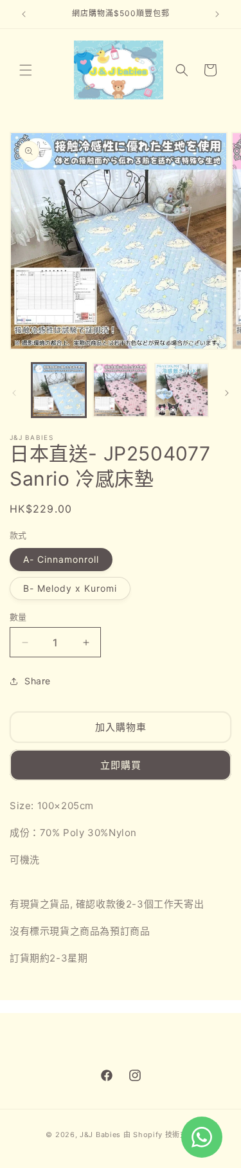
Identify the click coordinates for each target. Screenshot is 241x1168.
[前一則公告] (24, 14)
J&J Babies (100, 1134)
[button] (26, 70)
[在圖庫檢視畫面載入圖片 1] (58, 390)
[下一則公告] (217, 14)
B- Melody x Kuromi (70, 588)
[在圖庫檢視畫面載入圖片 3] (181, 390)
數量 (18, 617)
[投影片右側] (227, 393)
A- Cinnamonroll (61, 559)
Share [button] (37, 680)
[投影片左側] (14, 393)
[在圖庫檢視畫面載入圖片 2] (120, 390)
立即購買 (120, 765)
